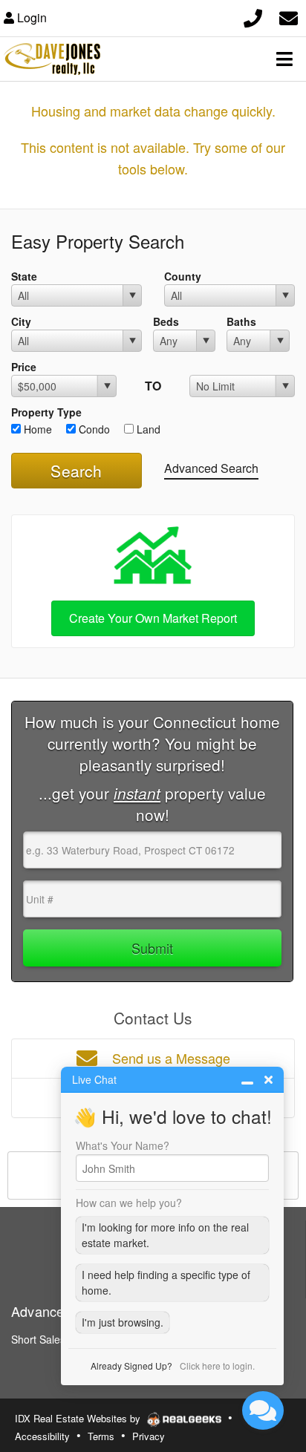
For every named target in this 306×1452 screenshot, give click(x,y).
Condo (93, 429)
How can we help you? (129, 1202)
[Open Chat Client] (263, 1410)
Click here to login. (217, 1365)
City (21, 321)
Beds (166, 321)
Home (36, 429)
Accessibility (42, 1436)
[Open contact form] (288, 15)
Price (23, 366)
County (182, 276)
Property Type (46, 412)
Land (147, 429)
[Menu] (284, 58)
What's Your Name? (122, 1145)
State (24, 276)
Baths (241, 321)
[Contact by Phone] (253, 15)
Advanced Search (211, 468)
